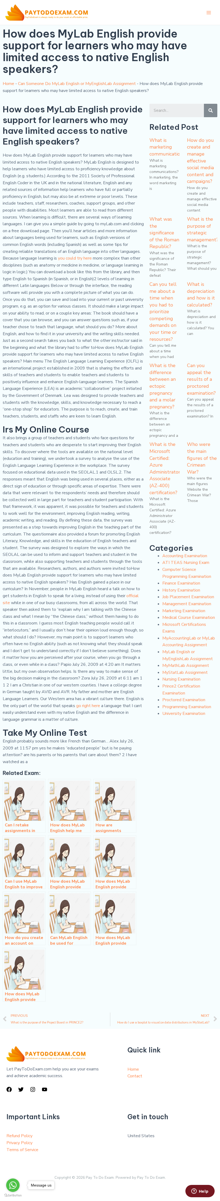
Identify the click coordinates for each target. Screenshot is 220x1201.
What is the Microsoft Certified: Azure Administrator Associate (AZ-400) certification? (164, 468)
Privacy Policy (19, 1143)
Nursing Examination (181, 679)
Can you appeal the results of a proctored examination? (201, 379)
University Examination (183, 713)
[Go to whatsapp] (13, 1185)
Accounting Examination (184, 556)
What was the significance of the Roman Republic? (164, 233)
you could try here (75, 258)
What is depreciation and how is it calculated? (201, 294)
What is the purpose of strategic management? (202, 229)
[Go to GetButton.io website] (12, 1195)
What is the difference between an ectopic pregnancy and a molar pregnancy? (162, 386)
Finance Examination (181, 583)
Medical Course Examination (188, 617)
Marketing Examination (183, 611)
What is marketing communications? (168, 147)
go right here (88, 706)
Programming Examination (186, 707)
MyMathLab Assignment (185, 665)
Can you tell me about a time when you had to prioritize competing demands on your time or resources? (163, 311)
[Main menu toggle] (209, 13)
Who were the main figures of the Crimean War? (202, 458)
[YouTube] (44, 1089)
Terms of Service (22, 1150)
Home (8, 84)
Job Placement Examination (188, 597)
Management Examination (186, 604)
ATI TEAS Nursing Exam (185, 563)
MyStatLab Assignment (185, 672)
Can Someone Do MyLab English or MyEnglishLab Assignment (77, 84)
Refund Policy (19, 1136)
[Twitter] (21, 1089)
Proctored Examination (183, 700)
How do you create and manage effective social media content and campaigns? (200, 161)
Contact (134, 1076)
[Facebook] (9, 1089)
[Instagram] (32, 1089)
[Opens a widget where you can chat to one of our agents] (200, 1191)
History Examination (181, 590)
